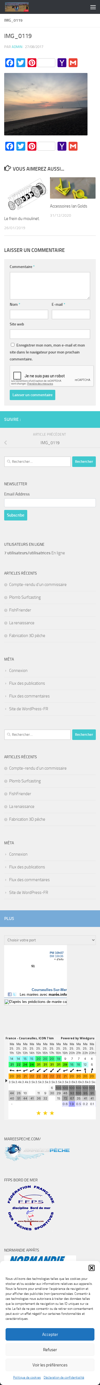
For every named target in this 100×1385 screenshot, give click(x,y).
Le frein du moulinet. (22, 218)
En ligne (34, 552)
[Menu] (93, 7)
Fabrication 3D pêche (27, 635)
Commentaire (22, 266)
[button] (91, 1268)
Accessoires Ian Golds (68, 206)
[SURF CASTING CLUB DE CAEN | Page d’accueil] (20, 7)
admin (17, 47)
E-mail (58, 304)
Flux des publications (27, 683)
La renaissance (21, 622)
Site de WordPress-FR (28, 708)
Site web (17, 324)
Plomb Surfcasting (25, 597)
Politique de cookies (27, 1377)
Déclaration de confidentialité (64, 1377)
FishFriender (20, 610)
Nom (15, 304)
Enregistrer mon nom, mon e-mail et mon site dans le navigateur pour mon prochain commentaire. (47, 352)
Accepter (50, 1334)
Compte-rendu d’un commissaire (38, 584)
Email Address (17, 494)
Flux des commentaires (29, 696)
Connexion (18, 670)
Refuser (50, 1349)
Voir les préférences (50, 1365)
